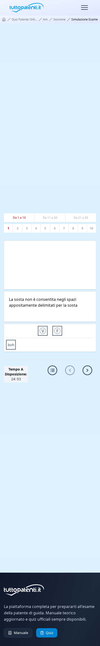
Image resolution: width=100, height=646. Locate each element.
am (45, 19)
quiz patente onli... (24, 19)
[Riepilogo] (52, 370)
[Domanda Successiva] (87, 370)
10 (91, 228)
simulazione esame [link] (84, 19)
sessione (59, 19)
